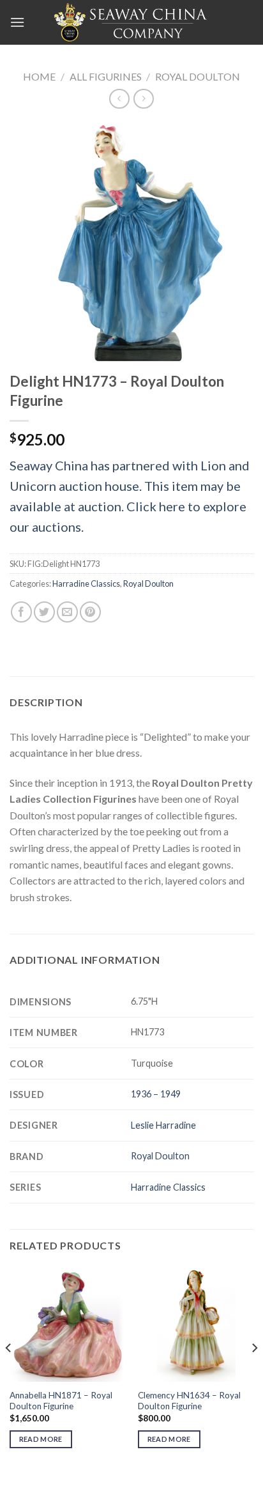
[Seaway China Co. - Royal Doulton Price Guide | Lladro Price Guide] (131, 22)
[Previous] (9, 1374)
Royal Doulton (197, 76)
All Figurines (106, 76)
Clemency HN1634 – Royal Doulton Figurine (189, 1401)
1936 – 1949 (156, 1093)
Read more (41, 1439)
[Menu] (17, 22)
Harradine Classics (86, 583)
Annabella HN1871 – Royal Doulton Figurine (61, 1401)
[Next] (254, 1374)
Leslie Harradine (163, 1125)
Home (39, 76)
